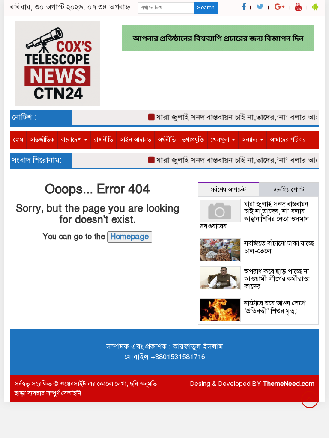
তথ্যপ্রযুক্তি (193, 139)
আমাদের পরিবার (288, 139)
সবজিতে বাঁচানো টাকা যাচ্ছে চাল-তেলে (279, 247)
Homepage (130, 236)
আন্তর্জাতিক (42, 139)
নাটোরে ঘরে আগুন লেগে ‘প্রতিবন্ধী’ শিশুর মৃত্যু (274, 307)
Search (206, 8)
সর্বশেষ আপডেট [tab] (228, 189)
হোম (18, 139)
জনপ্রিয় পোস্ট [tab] (288, 189)
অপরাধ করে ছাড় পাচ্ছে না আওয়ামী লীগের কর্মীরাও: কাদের (277, 279)
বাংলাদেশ (72, 139)
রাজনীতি (103, 139)
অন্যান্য (250, 139)
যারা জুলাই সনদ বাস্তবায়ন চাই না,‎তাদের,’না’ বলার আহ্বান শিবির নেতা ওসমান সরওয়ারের (254, 215)
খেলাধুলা (221, 139)
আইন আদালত (135, 139)
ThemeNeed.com (288, 384)
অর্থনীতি (167, 139)
